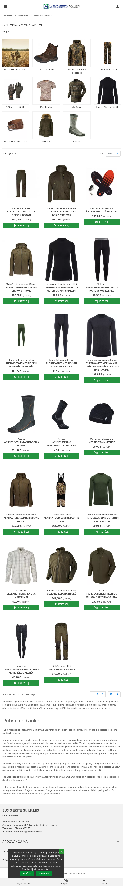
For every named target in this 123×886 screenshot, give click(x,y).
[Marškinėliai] (46, 91)
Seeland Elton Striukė (61, 593)
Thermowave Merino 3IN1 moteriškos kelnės (21, 365)
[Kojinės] (77, 125)
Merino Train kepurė (102, 442)
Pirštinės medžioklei (15, 107)
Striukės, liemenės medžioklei (77, 71)
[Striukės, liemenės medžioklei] (77, 53)
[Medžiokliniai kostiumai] (15, 53)
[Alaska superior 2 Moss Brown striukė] (21, 259)
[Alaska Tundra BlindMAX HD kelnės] (61, 489)
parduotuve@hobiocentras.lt (28, 831)
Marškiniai (77, 107)
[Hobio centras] (61, 6)
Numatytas (8, 153)
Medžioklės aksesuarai (15, 141)
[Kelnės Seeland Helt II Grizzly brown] (21, 183)
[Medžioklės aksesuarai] (15, 125)
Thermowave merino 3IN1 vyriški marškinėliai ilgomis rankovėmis (102, 366)
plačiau (27, 874)
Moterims (46, 141)
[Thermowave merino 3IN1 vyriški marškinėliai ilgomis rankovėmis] (102, 335)
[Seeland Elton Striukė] (61, 565)
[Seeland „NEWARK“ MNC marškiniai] (21, 565)
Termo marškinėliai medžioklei (61, 284)
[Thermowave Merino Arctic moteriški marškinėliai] (61, 259)
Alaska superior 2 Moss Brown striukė (21, 289)
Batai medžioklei (46, 69)
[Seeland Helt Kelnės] (61, 641)
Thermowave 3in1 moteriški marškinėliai (101, 520)
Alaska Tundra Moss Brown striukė (21, 520)
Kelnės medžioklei (107, 69)
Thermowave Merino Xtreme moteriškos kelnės (21, 671)
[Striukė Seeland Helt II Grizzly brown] (61, 183)
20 (100, 153)
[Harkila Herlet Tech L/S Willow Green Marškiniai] (102, 565)
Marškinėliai (46, 107)
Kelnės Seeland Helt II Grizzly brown (21, 213)
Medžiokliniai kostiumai (15, 69)
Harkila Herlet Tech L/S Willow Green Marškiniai (102, 595)
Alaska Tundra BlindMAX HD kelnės (61, 520)
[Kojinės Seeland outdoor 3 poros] (21, 414)
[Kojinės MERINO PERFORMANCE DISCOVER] (61, 414)
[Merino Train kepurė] (102, 414)
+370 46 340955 (21, 828)
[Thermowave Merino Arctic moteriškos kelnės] (102, 259)
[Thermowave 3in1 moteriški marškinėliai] (102, 489)
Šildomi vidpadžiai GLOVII (101, 211)
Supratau (44, 874)
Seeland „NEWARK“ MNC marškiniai (21, 595)
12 (111, 694)
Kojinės (77, 141)
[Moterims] (46, 125)
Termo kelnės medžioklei (21, 360)
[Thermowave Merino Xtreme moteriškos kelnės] (21, 641)
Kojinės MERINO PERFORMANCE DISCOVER (61, 444)
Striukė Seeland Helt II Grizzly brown (61, 213)
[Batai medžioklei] (46, 53)
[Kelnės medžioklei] (107, 53)
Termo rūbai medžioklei (107, 107)
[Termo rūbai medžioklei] (107, 91)
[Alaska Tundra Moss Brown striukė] (21, 489)
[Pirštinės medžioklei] (15, 91)
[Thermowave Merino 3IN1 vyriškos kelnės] (61, 335)
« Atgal (5, 31)
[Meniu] (5, 6)
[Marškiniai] (77, 91)
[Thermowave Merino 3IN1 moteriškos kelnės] (21, 335)
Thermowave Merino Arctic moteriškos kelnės (101, 289)
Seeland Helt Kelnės (61, 669)
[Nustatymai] (118, 6)
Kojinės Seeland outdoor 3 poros (21, 444)
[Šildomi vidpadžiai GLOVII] (102, 183)
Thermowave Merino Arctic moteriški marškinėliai (61, 289)
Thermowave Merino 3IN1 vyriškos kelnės (61, 365)
